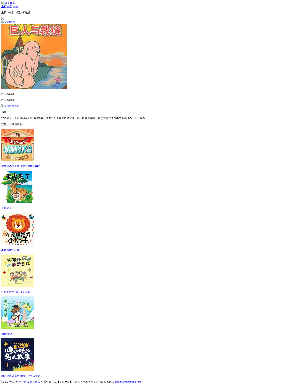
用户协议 (24, 381)
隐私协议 (35, 381)
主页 (4, 6)
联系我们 (10, 3)
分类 (9, 6)
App (15, 6)
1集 (17, 106)
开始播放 (9, 106)
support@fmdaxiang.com (128, 381)
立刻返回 (10, 22)
